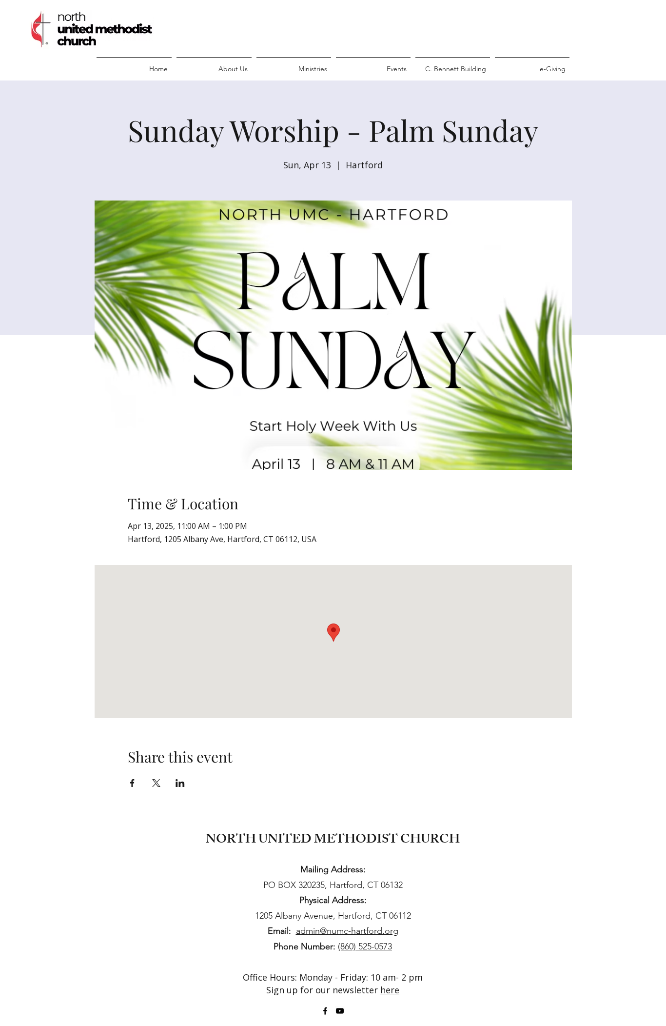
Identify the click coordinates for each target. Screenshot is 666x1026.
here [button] (389, 990)
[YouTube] (340, 1011)
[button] (214, 64)
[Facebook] (325, 1011)
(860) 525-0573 (365, 946)
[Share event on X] (156, 783)
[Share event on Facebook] (132, 783)
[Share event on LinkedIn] (180, 783)
